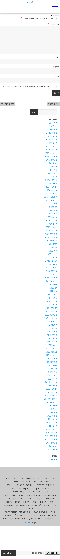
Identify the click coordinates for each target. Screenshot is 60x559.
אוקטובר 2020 (50, 355)
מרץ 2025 (52, 176)
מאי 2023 (52, 250)
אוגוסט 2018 (51, 442)
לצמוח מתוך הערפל (14, 498)
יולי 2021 (53, 324)
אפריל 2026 (51, 132)
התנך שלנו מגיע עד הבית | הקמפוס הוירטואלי (30, 491)
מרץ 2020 (52, 378)
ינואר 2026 (52, 142)
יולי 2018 (53, 446)
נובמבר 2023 (51, 230)
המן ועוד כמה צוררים (19, 488)
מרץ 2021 (52, 338)
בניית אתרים (27, 522)
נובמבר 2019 (51, 392)
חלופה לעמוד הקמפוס (44, 498)
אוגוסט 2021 (51, 321)
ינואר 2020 (52, 385)
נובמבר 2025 (51, 149)
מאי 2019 (52, 412)
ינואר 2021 (52, 345)
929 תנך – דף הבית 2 (24, 484)
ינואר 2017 (52, 449)
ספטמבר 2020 (50, 358)
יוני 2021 (53, 328)
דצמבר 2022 (51, 267)
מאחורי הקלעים (47, 501)
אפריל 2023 (51, 254)
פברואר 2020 (51, 382)
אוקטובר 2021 (51, 314)
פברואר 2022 (51, 301)
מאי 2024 (52, 210)
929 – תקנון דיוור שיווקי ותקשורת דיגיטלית (36, 478)
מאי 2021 (53, 331)
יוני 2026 (53, 126)
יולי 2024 (53, 203)
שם (58, 57)
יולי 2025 (53, 163)
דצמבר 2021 (51, 308)
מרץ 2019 (52, 419)
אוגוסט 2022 (51, 281)
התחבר (54, 459)
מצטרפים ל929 (40, 511)
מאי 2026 (52, 129)
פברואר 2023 (51, 260)
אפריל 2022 (51, 294)
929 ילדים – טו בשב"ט (20, 481)
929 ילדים (10, 478)
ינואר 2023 (52, 264)
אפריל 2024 (51, 213)
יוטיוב (29, 498)
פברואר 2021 (51, 341)
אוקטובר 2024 (50, 193)
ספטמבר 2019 (50, 398)
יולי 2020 (53, 365)
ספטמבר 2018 (50, 439)
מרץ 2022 (52, 297)
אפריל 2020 (51, 375)
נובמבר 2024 (51, 190)
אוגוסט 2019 (51, 402)
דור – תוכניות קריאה (40, 488)
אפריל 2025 (51, 173)
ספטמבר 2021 (50, 318)
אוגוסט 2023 (51, 240)
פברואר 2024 (51, 220)
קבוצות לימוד (49, 518)
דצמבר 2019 (51, 388)
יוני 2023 (53, 247)
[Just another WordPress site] (30, 6)
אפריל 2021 (52, 334)
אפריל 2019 (51, 415)
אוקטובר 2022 (51, 274)
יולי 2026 (53, 122)
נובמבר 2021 (51, 311)
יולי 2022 (53, 284)
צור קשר (32, 515)
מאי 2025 (52, 169)
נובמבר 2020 (51, 351)
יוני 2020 (53, 368)
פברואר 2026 (51, 139)
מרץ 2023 (52, 257)
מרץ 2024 (52, 217)
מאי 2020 (52, 372)
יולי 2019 (53, 405)
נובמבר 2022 (51, 270)
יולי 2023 (53, 244)
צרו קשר (7, 515)
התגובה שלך (54, 24)
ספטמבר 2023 (50, 237)
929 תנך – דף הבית (45, 484)
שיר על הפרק (35, 518)
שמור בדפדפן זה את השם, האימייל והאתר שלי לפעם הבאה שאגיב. (29, 86)
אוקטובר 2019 (51, 395)
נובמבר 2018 (51, 432)
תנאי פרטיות (20, 518)
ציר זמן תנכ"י (20, 515)
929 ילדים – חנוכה (41, 481)
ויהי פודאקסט (9, 495)
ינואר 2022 (52, 304)
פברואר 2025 (51, 180)
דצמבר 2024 (51, 186)
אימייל (56, 66)
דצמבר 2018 (51, 429)
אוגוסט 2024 (51, 200)
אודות (8, 484)
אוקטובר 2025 (51, 153)
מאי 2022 (52, 291)
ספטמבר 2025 (50, 156)
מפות (53, 511)
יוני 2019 (53, 409)
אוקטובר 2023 (51, 233)
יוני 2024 (53, 206)
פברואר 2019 (51, 422)
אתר (58, 76)
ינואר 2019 (52, 425)
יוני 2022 (53, 287)
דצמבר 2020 (51, 348)
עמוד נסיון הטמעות (48, 515)
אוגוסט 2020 (51, 361)
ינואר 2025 (52, 183)
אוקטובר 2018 (51, 436)
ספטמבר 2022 (50, 277)
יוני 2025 (53, 166)
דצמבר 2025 (51, 146)
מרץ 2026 (52, 136)
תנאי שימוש (8, 518)
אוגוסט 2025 (51, 159)
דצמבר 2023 (51, 227)
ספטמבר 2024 (50, 196)
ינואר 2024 (52, 223)
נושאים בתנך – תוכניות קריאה (17, 511)
